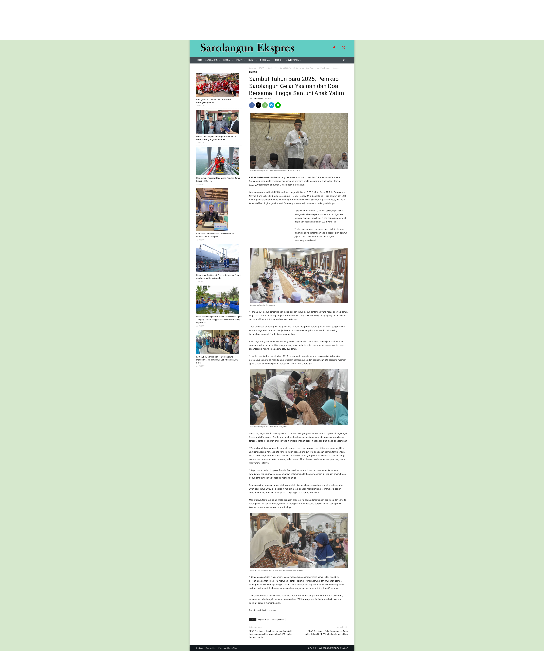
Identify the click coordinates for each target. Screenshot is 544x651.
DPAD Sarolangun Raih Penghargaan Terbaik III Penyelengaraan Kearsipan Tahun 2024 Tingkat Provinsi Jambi (270, 634)
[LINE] (278, 105)
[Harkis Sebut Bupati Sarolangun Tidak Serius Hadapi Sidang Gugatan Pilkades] (217, 122)
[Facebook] (334, 48)
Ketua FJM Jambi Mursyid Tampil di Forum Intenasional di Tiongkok (215, 235)
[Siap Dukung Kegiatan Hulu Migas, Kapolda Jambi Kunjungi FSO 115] (217, 161)
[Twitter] (343, 48)
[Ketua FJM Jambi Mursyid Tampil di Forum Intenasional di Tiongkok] (212, 210)
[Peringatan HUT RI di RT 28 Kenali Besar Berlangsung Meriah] (217, 85)
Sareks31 (259, 99)
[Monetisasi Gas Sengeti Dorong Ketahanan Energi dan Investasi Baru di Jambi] (217, 258)
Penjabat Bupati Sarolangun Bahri (271, 619)
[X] (258, 105)
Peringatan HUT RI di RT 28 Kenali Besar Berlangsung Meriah (214, 101)
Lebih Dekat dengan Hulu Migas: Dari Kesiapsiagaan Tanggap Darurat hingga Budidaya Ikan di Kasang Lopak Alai (219, 320)
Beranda (252, 68)
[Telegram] (271, 105)
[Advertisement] (85, 20)
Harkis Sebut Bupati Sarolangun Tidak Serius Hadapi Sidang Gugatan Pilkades (216, 138)
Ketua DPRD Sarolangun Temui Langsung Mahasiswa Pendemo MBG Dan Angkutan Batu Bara (217, 360)
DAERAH (262, 68)
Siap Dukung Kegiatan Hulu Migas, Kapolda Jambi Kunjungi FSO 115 (218, 179)
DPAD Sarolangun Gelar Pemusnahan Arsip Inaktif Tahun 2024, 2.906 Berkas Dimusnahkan (326, 632)
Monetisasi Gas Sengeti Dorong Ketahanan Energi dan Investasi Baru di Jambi (218, 276)
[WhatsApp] (265, 105)
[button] (344, 60)
